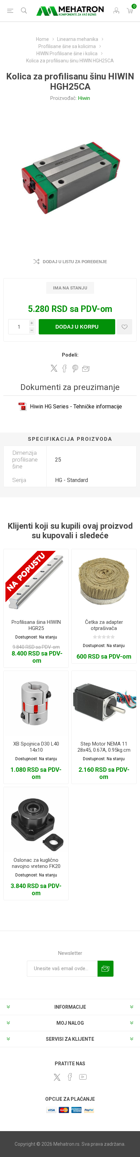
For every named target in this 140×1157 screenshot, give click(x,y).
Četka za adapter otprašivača (104, 625)
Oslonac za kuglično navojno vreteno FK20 (36, 863)
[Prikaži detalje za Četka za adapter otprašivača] (104, 581)
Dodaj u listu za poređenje (75, 261)
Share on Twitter (54, 368)
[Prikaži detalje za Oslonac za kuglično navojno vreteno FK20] (36, 819)
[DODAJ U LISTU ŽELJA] (124, 326)
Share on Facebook (64, 368)
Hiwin (84, 98)
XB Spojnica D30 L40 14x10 (36, 747)
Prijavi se (105, 969)
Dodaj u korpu (77, 327)
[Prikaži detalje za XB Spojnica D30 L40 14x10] (36, 703)
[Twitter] (57, 1077)
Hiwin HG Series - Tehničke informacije (76, 406)
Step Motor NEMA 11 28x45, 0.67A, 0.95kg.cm (103, 747)
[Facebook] (70, 1076)
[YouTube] (82, 1076)
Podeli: (70, 355)
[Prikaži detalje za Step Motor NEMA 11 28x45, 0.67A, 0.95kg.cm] (104, 703)
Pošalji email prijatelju (86, 368)
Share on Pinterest (75, 368)
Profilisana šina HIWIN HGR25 (36, 625)
